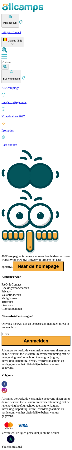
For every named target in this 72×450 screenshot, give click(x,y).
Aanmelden (36, 340)
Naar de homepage (38, 266)
